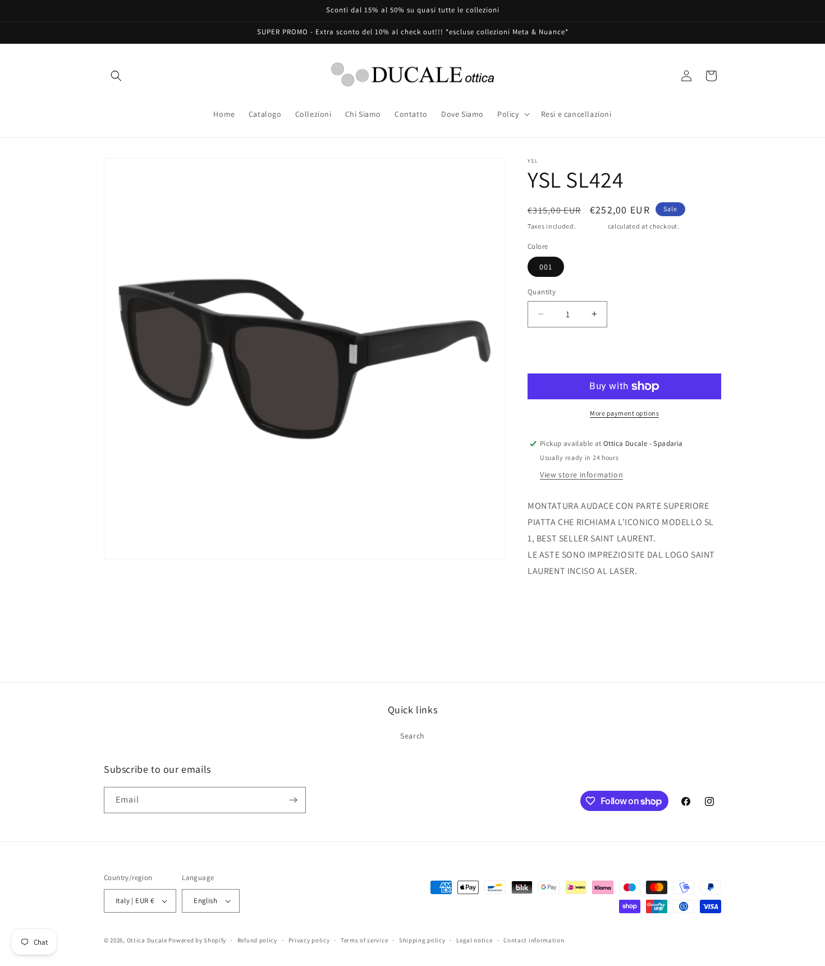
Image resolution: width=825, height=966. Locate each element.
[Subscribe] (293, 800)
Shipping (592, 226)
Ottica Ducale (147, 940)
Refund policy (257, 940)
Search (412, 736)
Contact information (533, 940)
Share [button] (549, 605)
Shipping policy (422, 940)
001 (545, 267)
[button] (116, 75)
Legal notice (474, 940)
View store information (581, 475)
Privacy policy (309, 940)
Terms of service (364, 940)
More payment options (624, 413)
